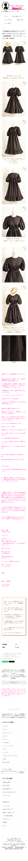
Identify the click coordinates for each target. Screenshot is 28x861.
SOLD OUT (13, 682)
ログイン (5, 825)
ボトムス (5, 736)
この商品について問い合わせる (11, 656)
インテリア (5, 752)
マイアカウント (6, 819)
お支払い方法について (8, 809)
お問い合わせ (20, 19)
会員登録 (5, 822)
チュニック (5, 729)
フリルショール (6, 795)
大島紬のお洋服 (6, 782)
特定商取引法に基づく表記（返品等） (13, 653)
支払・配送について (17, 16)
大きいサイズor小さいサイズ (10, 792)
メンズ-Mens (6, 742)
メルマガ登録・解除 (7, 815)
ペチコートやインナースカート (10, 755)
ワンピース (5, 726)
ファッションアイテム (8, 745)
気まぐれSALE (6, 762)
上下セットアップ (7, 732)
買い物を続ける (7, 658)
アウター (5, 739)
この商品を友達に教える (10, 655)
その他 (4, 759)
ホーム (5, 16)
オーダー (5, 749)
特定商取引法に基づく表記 (14, 840)
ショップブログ (8, 19)
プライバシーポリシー (10, 841)
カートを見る (7, 23)
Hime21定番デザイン (8, 788)
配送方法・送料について (9, 812)
